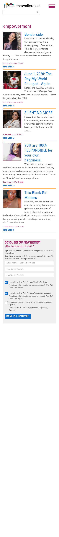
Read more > (9, 66)
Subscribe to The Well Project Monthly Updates (27, 282)
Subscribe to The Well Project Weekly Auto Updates (29, 293)
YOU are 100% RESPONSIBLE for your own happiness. (38, 152)
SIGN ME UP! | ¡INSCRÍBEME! (17, 316)
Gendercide (33, 34)
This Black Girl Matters (36, 195)
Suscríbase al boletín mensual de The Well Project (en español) (30, 303)
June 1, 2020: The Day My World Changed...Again (38, 78)
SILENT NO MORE (38, 112)
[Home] (25, 5)
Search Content (37, 12)
